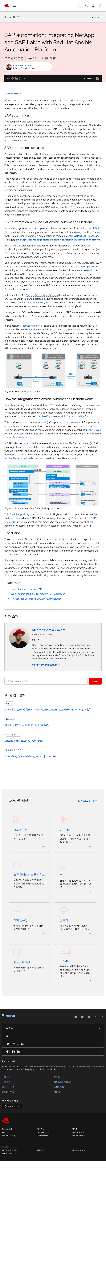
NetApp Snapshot (65, 266)
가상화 (64, 961)
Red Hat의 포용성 (8, 1136)
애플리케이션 (21, 962)
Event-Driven (93, 429)
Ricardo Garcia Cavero (23, 65)
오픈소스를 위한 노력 (63, 1082)
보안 (62, 875)
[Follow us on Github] (33, 639)
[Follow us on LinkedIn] (38, 639)
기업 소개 (6, 1076)
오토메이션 (20, 829)
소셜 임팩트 (59, 1087)
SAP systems (31, 100)
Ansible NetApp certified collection (23, 458)
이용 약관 (40, 1150)
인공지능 (65, 829)
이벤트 (74, 1129)
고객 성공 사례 (8, 1087)
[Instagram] (102, 1017)
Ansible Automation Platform (42, 295)
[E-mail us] (24, 78)
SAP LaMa (80, 235)
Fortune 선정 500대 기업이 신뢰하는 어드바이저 (32, 1066)
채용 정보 (58, 1092)
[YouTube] (82, 1017)
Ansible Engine (46, 416)
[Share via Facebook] (12, 78)
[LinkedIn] (75, 1017)
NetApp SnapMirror (32, 325)
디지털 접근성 (7, 1153)
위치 (4, 1132)
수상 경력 (31, 1069)
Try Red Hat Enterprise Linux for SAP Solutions (37, 598)
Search (95, 681)
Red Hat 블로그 (11, 17)
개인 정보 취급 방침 (9, 1150)
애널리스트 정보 (9, 1092)
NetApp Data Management (32, 239)
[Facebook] (89, 1017)
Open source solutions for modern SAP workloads (38, 593)
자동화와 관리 (49, 58)
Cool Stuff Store (43, 1136)
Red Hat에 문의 (43, 1132)
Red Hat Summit (78, 1136)
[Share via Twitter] (20, 78)
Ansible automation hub (20, 437)
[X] (95, 1017)
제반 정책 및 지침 (78, 1150)
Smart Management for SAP (26, 589)
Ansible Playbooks (34, 302)
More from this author (44, 664)
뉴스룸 (57, 1076)
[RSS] (97, 78)
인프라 (64, 920)
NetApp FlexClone (90, 266)
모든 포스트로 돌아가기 (16, 93)
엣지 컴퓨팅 (20, 920)
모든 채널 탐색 (86, 800)
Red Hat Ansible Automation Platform (77, 239)
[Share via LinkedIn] (16, 78)
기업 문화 (6, 1082)
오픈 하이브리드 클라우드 (29, 874)
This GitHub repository (16, 514)
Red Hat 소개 (7, 1129)
